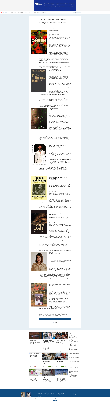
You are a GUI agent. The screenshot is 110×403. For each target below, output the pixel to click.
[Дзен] (74, 12)
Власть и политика (13, 12)
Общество (26, 12)
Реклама (74, 392)
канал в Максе (52, 319)
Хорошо (55, 400)
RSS (73, 393)
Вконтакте (77, 395)
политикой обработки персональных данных (67, 398)
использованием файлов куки (53, 398)
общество (32, 326)
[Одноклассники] (80, 12)
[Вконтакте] (78, 12)
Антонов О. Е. (62, 393)
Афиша (38, 12)
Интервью (34, 12)
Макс (75, 395)
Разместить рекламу (43, 12)
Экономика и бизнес (20, 12)
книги (35, 326)
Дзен (74, 395)
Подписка (74, 394)
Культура (30, 12)
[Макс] (76, 12)
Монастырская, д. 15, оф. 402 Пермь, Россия (59, 394)
